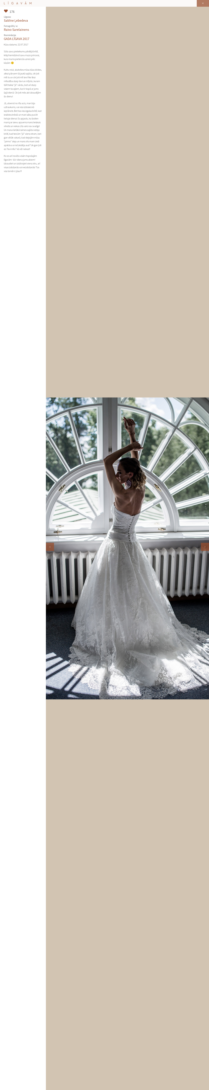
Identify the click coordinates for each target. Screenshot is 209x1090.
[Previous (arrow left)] (51, 545)
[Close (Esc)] (203, 3)
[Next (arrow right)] (203, 545)
